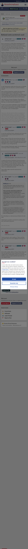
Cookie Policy (5, 269)
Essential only (14, 283)
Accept (14, 279)
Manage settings (14, 286)
